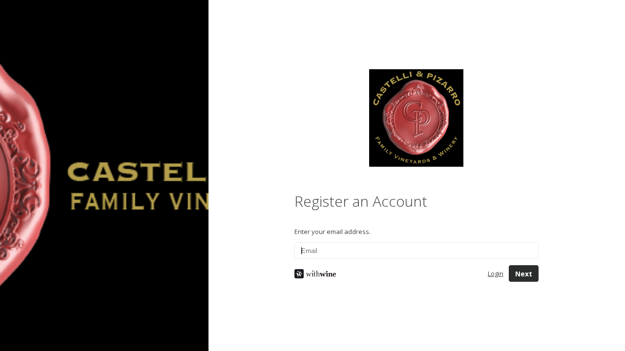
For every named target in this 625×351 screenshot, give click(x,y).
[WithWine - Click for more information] (383, 273)
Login (495, 273)
